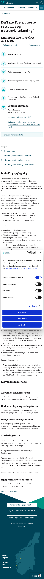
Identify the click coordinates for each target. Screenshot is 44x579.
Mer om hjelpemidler (9, 491)
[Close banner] (41, 252)
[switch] (38, 284)
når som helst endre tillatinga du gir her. (22, 268)
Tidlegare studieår (10, 45)
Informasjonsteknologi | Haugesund (19, 164)
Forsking (21, 8)
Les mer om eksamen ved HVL (20, 117)
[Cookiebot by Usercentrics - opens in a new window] (27, 252)
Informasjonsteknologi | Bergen (17, 155)
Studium (7, 14)
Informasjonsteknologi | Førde (17, 160)
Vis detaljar (33, 306)
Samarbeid (32, 8)
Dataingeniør (9, 151)
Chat (34, 576)
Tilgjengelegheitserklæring (22, 524)
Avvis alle (22, 325)
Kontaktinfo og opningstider (22, 505)
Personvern (22, 526)
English (35, 2)
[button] (41, 2)
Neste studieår (35, 45)
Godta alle (22, 312)
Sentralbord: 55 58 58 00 (23, 511)
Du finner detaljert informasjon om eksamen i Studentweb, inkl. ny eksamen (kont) (24, 124)
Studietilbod (9, 8)
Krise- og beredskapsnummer (22, 518)
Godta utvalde (22, 318)
